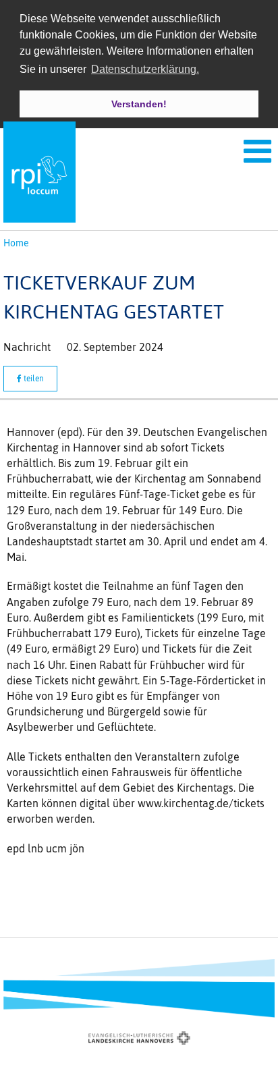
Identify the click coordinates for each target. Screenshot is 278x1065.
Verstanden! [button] (139, 104)
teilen (33, 378)
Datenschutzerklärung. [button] (145, 69)
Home (16, 243)
